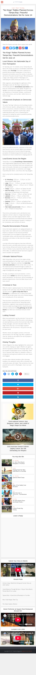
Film (14, 491)
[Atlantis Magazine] (18, 1)
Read (17, 8)
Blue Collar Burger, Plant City (10, 599)
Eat (13, 460)
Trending (22, 8)
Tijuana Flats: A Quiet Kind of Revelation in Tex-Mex (16, 595)
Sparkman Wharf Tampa (18, 477)
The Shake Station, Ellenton (10, 604)
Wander (17, 460)
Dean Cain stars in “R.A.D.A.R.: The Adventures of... (20, 494)
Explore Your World (27, 651)
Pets (14, 506)
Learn (13, 8)
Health (14, 468)
